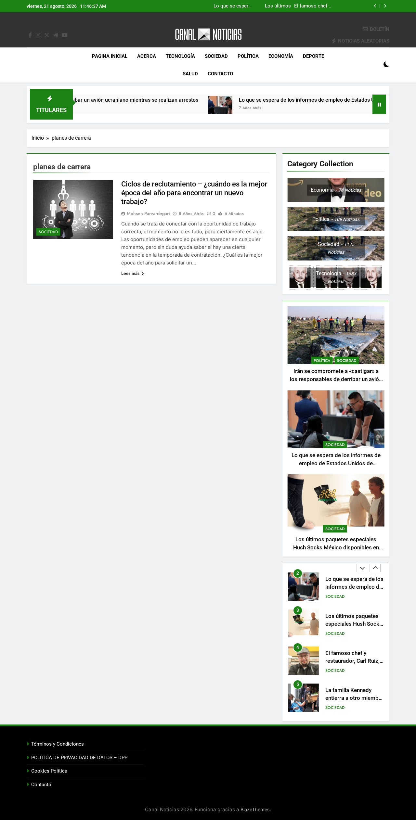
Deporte (313, 56)
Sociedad (216, 56)
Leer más (130, 273)
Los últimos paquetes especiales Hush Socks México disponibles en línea (273, 6)
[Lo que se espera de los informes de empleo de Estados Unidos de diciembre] (198, 108)
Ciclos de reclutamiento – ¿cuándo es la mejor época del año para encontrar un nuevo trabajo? (194, 193)
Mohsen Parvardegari (148, 213)
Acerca (146, 56)
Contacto (220, 74)
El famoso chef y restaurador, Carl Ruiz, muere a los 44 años (312, 6)
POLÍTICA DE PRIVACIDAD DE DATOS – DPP (79, 758)
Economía (280, 56)
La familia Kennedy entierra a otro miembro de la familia (354, 698)
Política (248, 56)
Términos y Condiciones (57, 744)
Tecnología (180, 56)
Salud (190, 74)
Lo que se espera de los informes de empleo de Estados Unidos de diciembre (232, 6)
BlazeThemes (255, 809)
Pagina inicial (109, 56)
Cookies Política (49, 771)
